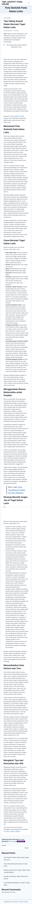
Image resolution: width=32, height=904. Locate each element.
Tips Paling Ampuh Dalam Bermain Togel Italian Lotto (14, 24)
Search (4, 845)
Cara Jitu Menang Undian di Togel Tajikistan (16, 490)
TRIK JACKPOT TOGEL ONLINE (18, 901)
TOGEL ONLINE (7, 18)
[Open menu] (28, 3)
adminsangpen (8, 30)
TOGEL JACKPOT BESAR (12, 831)
